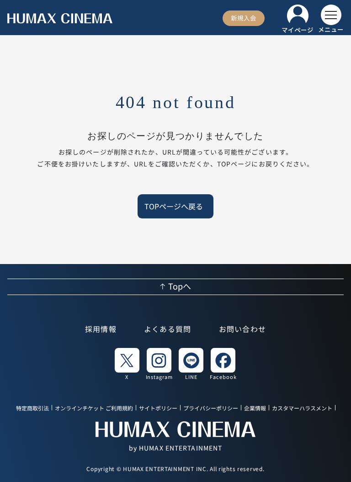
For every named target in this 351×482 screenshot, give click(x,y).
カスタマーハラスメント (302, 408)
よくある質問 (167, 329)
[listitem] (127, 363)
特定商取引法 (32, 408)
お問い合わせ (242, 329)
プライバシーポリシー (210, 408)
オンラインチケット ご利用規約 (94, 408)
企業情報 (255, 408)
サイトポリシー (158, 408)
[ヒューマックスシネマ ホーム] (59, 18)
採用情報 (101, 329)
